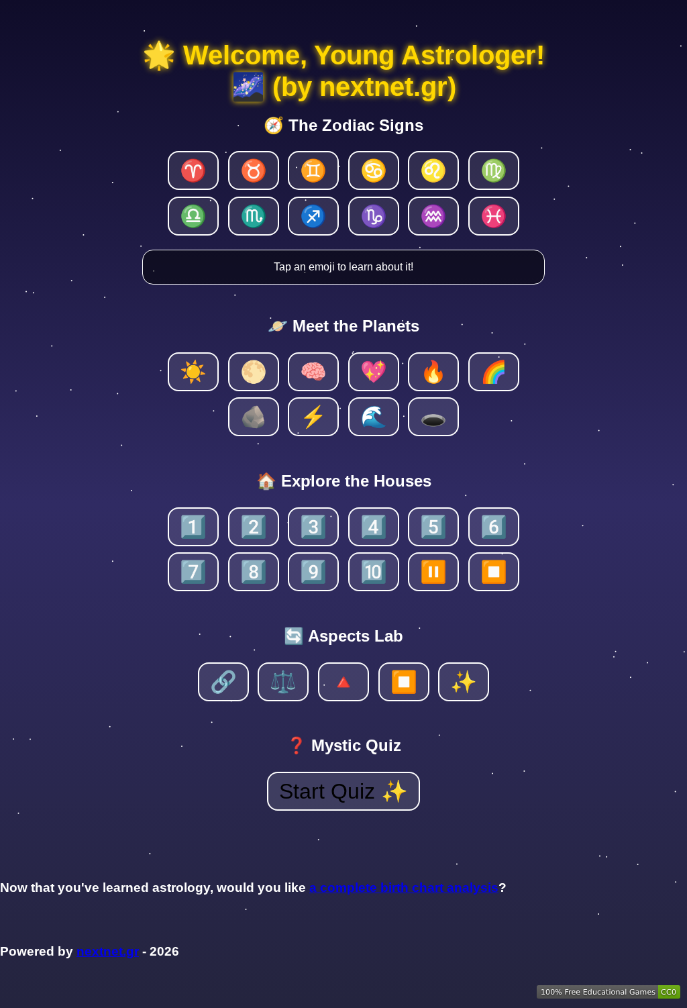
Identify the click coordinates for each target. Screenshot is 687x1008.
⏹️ (493, 572)
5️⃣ (433, 527)
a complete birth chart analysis (403, 887)
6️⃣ (493, 527)
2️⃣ (253, 527)
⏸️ (433, 572)
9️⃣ (313, 572)
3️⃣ (313, 527)
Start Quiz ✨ (343, 791)
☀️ (193, 372)
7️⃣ (193, 572)
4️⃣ (373, 527)
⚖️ (283, 682)
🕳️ (433, 417)
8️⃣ (253, 572)
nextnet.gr (107, 951)
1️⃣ (193, 527)
